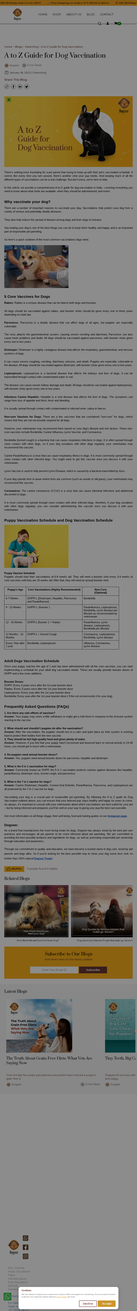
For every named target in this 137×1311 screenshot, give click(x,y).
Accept (106, 1303)
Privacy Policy (62, 1297)
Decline (88, 1303)
